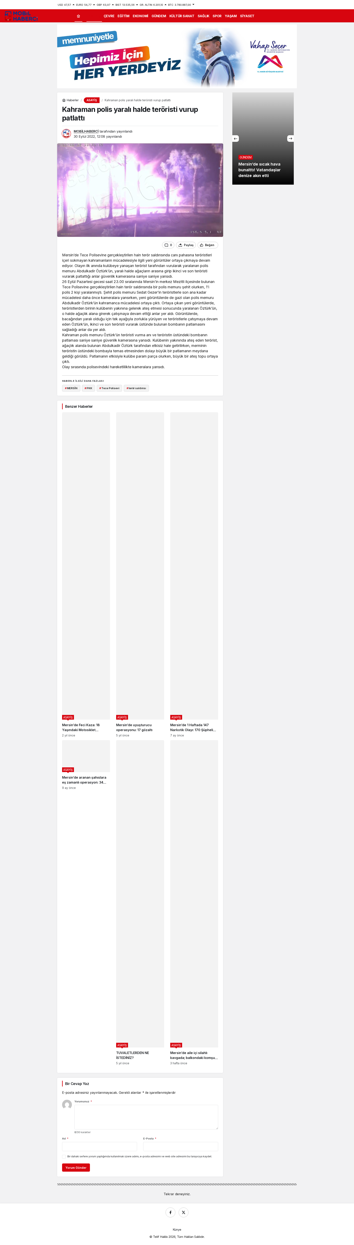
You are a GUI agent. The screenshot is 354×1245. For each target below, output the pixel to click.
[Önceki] (235, 138)
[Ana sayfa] (78, 16)
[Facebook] (170, 1212)
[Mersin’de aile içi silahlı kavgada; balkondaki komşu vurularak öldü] (194, 902)
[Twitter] (183, 1212)
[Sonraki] (290, 138)
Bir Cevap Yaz (77, 1083)
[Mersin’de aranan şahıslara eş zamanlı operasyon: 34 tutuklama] (86, 902)
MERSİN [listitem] (71, 388)
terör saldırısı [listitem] (136, 388)
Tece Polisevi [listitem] (109, 388)
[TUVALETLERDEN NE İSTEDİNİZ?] (140, 902)
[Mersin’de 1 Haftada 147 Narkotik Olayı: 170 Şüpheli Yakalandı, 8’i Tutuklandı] (194, 574)
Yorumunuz (83, 1101)
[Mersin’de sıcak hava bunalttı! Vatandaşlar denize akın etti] (263, 138)
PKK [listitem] (88, 388)
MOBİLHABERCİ (86, 131)
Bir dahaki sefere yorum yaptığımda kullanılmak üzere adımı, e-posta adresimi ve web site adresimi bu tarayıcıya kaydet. (139, 1156)
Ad (65, 1138)
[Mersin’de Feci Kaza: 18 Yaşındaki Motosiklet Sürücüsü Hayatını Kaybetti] (86, 574)
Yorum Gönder (76, 1167)
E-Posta (149, 1138)
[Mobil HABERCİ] (21, 16)
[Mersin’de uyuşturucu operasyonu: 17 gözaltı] (140, 574)
